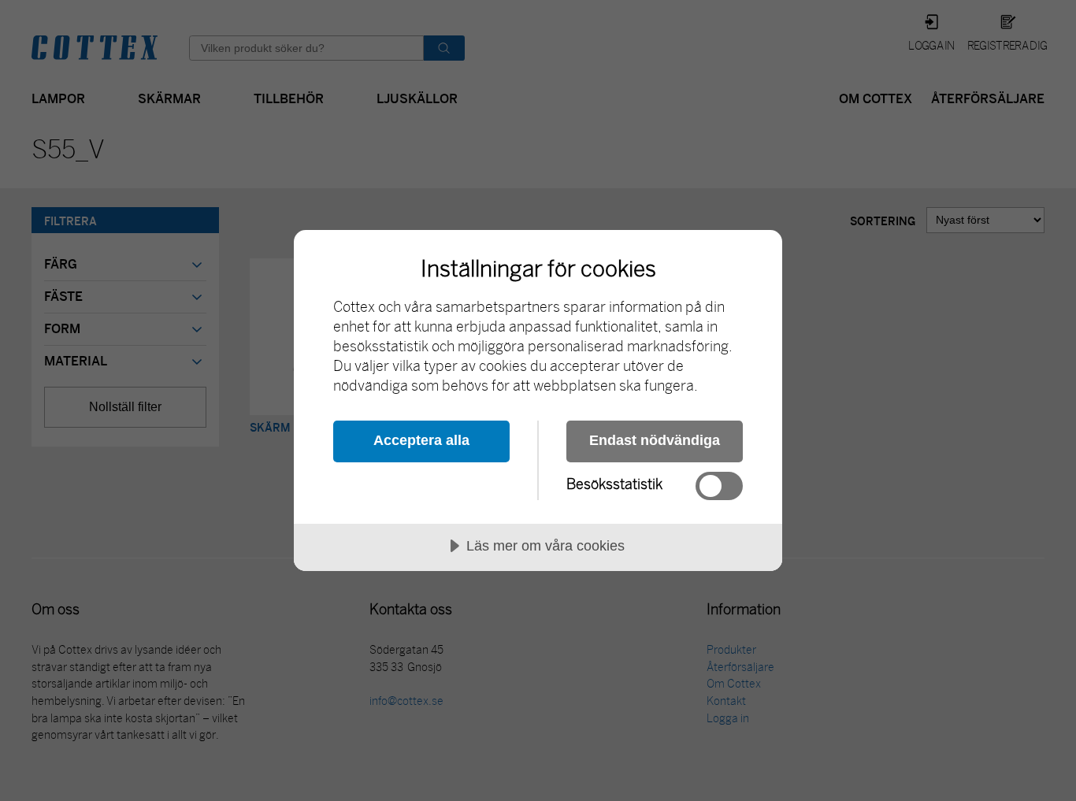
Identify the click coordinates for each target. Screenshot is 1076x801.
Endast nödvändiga (654, 440)
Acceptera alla (421, 440)
